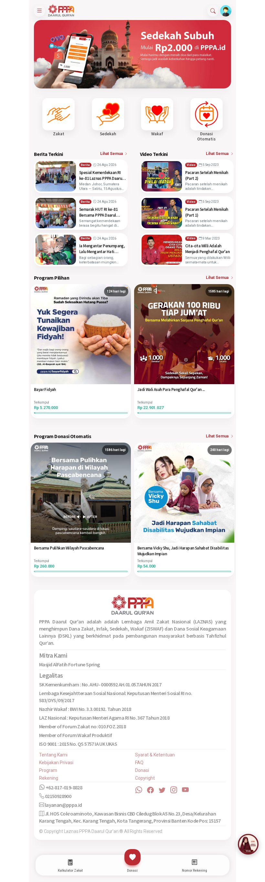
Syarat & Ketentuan (155, 754)
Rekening (48, 778)
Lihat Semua (112, 153)
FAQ (139, 762)
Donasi (142, 770)
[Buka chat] (248, 844)
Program (48, 770)
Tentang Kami (53, 754)
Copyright (145, 778)
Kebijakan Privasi (56, 762)
